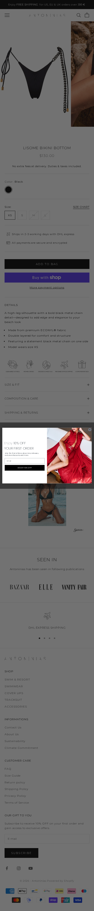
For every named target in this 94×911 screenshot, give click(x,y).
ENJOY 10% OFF (25, 468)
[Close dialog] (90, 430)
